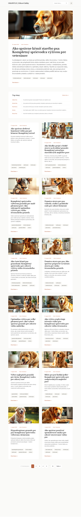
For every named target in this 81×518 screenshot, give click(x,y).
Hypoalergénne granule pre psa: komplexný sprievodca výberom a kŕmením (23, 432)
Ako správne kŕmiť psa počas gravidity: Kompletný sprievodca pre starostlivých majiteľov (42, 103)
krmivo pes (14, 103)
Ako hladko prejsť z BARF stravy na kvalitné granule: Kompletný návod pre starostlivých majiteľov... (45, 110)
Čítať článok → (15, 82)
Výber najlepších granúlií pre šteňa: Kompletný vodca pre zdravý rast (23, 377)
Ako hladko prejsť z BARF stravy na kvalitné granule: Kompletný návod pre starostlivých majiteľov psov (57, 149)
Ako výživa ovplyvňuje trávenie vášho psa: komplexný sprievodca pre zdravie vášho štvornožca (57, 322)
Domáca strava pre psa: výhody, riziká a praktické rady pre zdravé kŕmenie (56, 203)
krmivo (13, 110)
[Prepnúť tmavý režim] (71, 3)
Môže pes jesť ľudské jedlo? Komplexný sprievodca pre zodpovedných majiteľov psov (57, 378)
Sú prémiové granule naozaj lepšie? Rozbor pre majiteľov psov (37, 99)
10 (52, 466)
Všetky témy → (65, 95)
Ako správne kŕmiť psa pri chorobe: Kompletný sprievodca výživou (37, 106)
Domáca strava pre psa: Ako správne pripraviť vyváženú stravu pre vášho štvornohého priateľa (57, 264)
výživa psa (14, 99)
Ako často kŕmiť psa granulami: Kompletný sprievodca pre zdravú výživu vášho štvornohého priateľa (23, 266)
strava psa (14, 113)
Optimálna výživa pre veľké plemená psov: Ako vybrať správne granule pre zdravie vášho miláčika (23, 322)
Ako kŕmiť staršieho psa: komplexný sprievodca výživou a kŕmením (38, 113)
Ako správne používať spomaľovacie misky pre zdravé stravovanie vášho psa (56, 433)
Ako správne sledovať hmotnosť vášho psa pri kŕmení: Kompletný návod (23, 131)
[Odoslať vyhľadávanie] (66, 3)
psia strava (14, 106)
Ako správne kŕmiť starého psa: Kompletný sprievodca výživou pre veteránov (39, 52)
